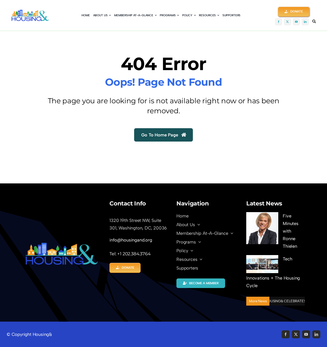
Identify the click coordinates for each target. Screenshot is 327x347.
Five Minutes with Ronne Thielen (291, 231)
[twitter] (287, 21)
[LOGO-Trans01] (61, 244)
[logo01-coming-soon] (30, 11)
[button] (293, 11)
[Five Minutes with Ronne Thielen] (262, 228)
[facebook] (278, 21)
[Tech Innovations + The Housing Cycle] (262, 264)
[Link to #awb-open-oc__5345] (314, 21)
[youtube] (296, 21)
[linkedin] (305, 21)
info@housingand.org (130, 240)
